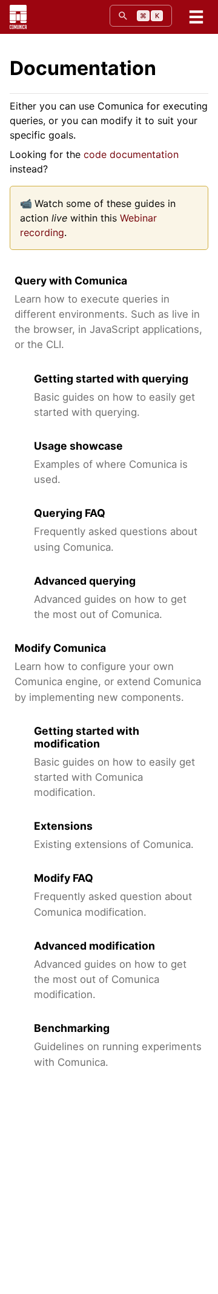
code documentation (131, 154)
